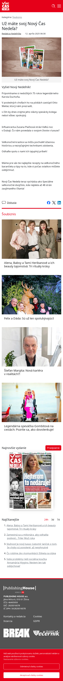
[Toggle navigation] (53, 6)
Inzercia (8, 621)
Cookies (37, 616)
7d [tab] (58, 519)
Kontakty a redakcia (14, 616)
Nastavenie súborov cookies (16, 659)
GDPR (36, 621)
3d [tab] (52, 519)
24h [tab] (46, 519)
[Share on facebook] (48, 202)
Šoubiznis (17, 17)
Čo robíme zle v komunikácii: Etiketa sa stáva (31, 553)
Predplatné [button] (53, 448)
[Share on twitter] (53, 202)
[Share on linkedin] (58, 202)
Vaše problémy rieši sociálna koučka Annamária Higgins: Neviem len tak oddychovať (27, 562)
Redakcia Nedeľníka (11, 33)
